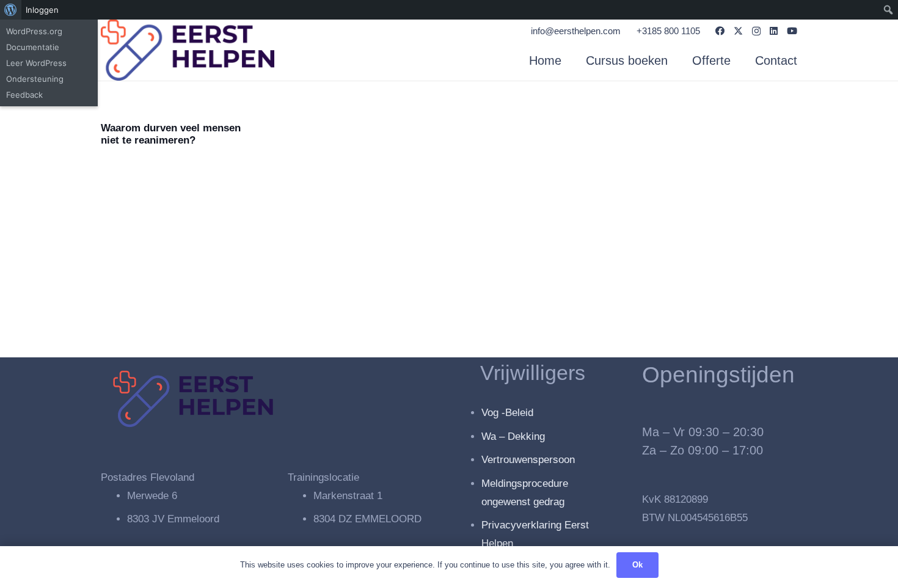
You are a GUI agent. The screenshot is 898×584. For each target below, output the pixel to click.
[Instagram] (756, 31)
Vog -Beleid (507, 412)
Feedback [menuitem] (24, 95)
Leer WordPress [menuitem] (36, 63)
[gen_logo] (187, 50)
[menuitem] (10, 10)
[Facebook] (720, 30)
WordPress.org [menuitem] (34, 31)
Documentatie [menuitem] (32, 47)
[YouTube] (792, 30)
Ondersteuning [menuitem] (35, 79)
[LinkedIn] (774, 30)
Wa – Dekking (513, 436)
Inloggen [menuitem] (42, 10)
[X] (738, 31)
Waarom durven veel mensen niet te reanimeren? (171, 134)
